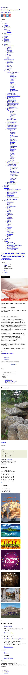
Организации (7, 41)
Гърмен (12, 79)
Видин (8, 207)
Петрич (12, 82)
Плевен (9, 221)
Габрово (9, 210)
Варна (8, 204)
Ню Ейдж (9, 66)
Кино (5, 37)
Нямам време (8, 456)
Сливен (9, 228)
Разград (9, 224)
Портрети (6, 186)
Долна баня (13, 137)
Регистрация (4, 12)
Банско (12, 73)
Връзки (6, 673)
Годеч (11, 135)
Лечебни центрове (12, 199)
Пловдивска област (12, 121)
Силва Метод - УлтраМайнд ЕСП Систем (15, 639)
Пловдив (9, 222)
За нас (5, 669)
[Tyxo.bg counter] (5, 660)
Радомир (12, 117)
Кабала (9, 65)
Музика (6, 36)
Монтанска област (12, 107)
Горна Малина (14, 136)
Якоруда (12, 91)
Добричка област (11, 101)
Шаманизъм (10, 52)
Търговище (10, 234)
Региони (6, 200)
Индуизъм (9, 50)
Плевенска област (11, 119)
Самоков (12, 154)
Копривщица (13, 146)
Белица (12, 75)
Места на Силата (8, 70)
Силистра (9, 227)
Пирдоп (12, 151)
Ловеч (8, 216)
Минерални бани (14, 172)
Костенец (12, 147)
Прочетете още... (8, 632)
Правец (12, 153)
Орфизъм (9, 61)
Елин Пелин (13, 140)
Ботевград (12, 133)
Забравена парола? (10, 382)
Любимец (12, 169)
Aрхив (5, 239)
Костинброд (13, 149)
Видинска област (11, 97)
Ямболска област (11, 183)
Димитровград (14, 167)
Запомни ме (6, 375)
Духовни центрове (12, 192)
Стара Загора (10, 232)
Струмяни (12, 89)
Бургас (8, 203)
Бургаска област (11, 93)
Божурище (13, 132)
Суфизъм (9, 51)
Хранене (9, 32)
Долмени (3, 442)
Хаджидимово (14, 90)
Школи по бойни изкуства (14, 189)
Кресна (12, 80)
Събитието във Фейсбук (7, 353)
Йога (5, 33)
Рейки (8, 30)
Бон (8, 57)
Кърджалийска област (13, 103)
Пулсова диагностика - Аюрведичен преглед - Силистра (13, 256)
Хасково (12, 181)
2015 (6, 491)
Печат (6, 271)
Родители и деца (11, 249)
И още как (8, 455)
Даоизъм (9, 48)
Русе (8, 225)
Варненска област (11, 94)
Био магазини (10, 196)
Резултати (9, 459)
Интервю (6, 185)
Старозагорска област (12, 163)
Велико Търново (11, 206)
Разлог (11, 83)
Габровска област (11, 100)
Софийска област (11, 129)
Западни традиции (9, 59)
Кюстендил (10, 214)
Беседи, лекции (11, 246)
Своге (11, 156)
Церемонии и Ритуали (13, 243)
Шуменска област (11, 182)
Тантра (9, 55)
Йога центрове (11, 193)
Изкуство (6, 39)
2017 (6, 488)
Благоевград (13, 76)
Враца (8, 209)
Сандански (13, 84)
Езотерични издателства (13, 190)
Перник (12, 115)
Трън (11, 118)
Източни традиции (9, 45)
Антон (11, 130)
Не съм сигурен (9, 453)
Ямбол (8, 238)
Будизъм (9, 47)
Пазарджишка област (12, 108)
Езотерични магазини (12, 197)
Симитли (12, 87)
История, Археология (12, 248)
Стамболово (13, 176)
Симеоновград (14, 175)
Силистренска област (12, 125)
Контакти (6, 671)
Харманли (12, 179)
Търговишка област (12, 164)
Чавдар (12, 158)
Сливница (12, 157)
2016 (6, 490)
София (8, 231)
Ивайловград (13, 168)
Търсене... (3, 19)
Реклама (6, 670)
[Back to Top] (1, 620)
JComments (14, 364)
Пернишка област (11, 110)
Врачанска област (11, 98)
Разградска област (11, 122)
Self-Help (9, 68)
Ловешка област (11, 105)
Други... (9, 54)
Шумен (9, 236)
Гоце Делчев (13, 77)
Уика (8, 64)
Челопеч (12, 160)
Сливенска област (11, 126)
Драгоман (12, 139)
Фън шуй (6, 40)
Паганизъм (10, 62)
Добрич (9, 211)
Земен (11, 112)
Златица (12, 143)
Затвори (3, 464)
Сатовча (12, 86)
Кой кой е (6, 188)
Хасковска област (11, 165)
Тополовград (13, 178)
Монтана (9, 217)
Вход (9, 12)
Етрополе (12, 142)
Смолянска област (11, 128)
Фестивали (10, 242)
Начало (6, 44)
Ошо (8, 58)
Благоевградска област (13, 72)
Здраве (5, 29)
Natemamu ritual (8, 626)
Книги (5, 23)
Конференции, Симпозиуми (14, 245)
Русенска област (11, 123)
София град (10, 161)
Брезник (12, 111)
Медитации (7, 26)
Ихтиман (12, 144)
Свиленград (13, 174)
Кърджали (9, 213)
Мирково (12, 150)
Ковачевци (13, 114)
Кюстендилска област (12, 104)
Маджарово (13, 171)
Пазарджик (10, 218)
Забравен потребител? (11, 381)
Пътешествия (7, 27)
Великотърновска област (13, 96)
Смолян (9, 229)
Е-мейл (6, 272)
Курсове (6, 25)
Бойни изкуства (8, 34)
